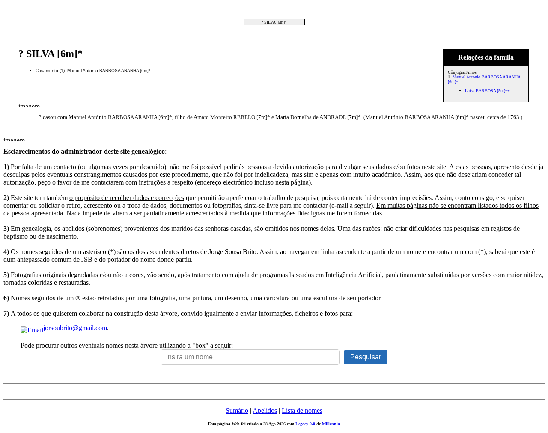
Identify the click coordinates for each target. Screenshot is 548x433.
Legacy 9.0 (305, 423)
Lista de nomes (302, 410)
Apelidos (265, 410)
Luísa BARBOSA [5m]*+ (487, 90)
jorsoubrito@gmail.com (75, 327)
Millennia (331, 423)
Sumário (237, 410)
